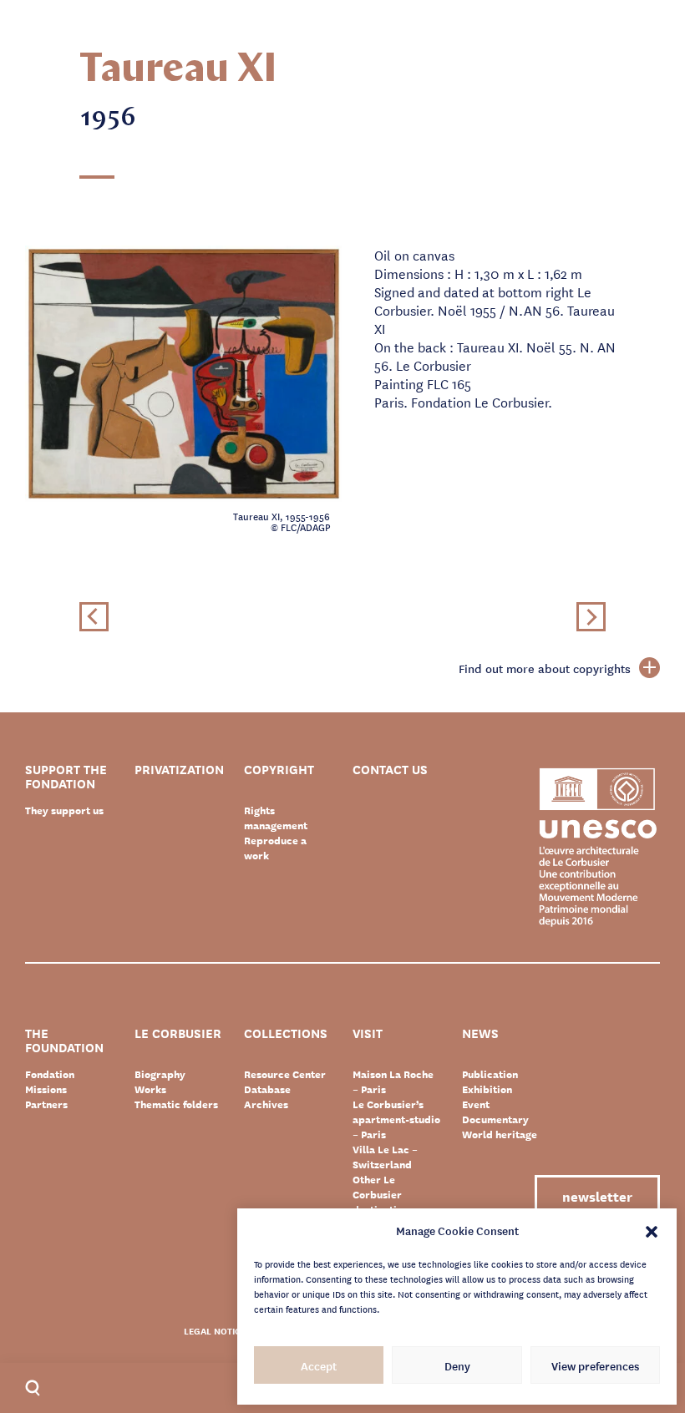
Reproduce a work (275, 848)
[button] (651, 1230)
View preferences (595, 1365)
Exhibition (487, 1088)
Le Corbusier (177, 1034)
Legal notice (215, 1330)
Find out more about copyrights (545, 668)
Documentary (495, 1119)
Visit (368, 1034)
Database (267, 1088)
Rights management (275, 818)
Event (476, 1104)
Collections (285, 1034)
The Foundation (64, 1040)
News (480, 1034)
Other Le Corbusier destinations (383, 1194)
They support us (64, 810)
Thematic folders (176, 1104)
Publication (490, 1073)
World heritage (499, 1134)
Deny (457, 1365)
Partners (46, 1104)
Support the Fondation (66, 776)
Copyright (279, 770)
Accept (319, 1365)
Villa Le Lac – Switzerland (385, 1157)
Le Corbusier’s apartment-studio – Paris (396, 1119)
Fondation (49, 1073)
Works (150, 1088)
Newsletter (597, 1195)
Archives (266, 1104)
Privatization (179, 770)
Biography (159, 1073)
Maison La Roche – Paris (393, 1081)
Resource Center (285, 1073)
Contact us (390, 770)
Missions (46, 1088)
